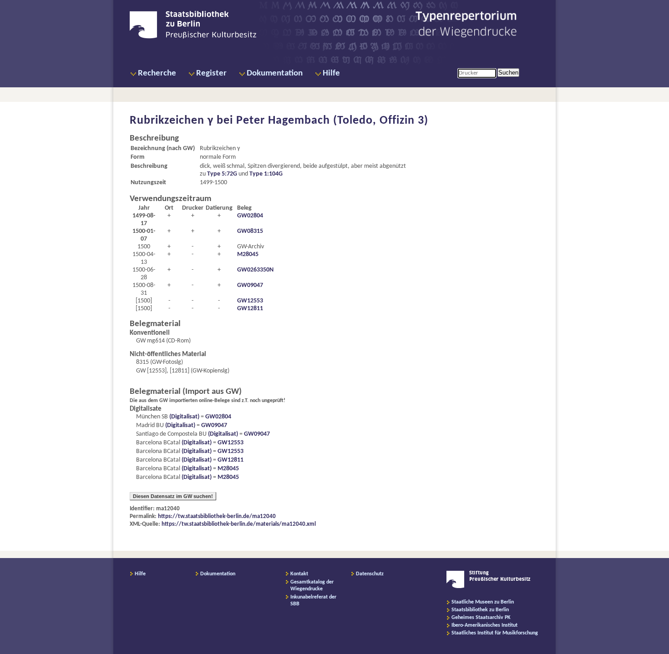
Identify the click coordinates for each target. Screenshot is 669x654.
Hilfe (331, 73)
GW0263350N (255, 270)
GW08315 (250, 231)
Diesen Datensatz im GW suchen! (173, 496)
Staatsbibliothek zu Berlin (480, 610)
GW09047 (250, 285)
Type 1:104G (266, 174)
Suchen (508, 72)
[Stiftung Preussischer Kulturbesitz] (488, 586)
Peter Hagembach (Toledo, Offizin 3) (332, 121)
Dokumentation (275, 73)
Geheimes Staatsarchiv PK (481, 617)
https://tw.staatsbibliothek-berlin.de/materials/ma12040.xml (239, 524)
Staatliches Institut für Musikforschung (494, 633)
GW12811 (250, 308)
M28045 (247, 254)
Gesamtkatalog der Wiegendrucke (312, 585)
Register (211, 73)
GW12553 (250, 300)
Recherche (157, 73)
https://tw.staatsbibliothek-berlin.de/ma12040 (217, 516)
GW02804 (250, 215)
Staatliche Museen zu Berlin (482, 602)
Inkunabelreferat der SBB (313, 600)
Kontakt (299, 574)
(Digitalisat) (183, 416)
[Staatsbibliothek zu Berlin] (193, 37)
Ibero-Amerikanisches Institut (484, 625)
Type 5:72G (222, 174)
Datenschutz (370, 574)
